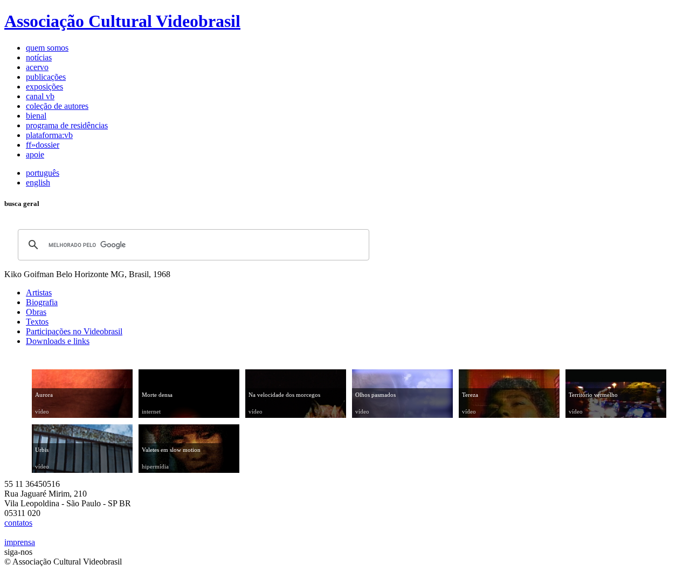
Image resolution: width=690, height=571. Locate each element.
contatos (18, 522)
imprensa (19, 542)
